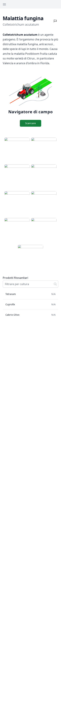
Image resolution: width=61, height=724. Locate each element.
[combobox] (30, 284)
